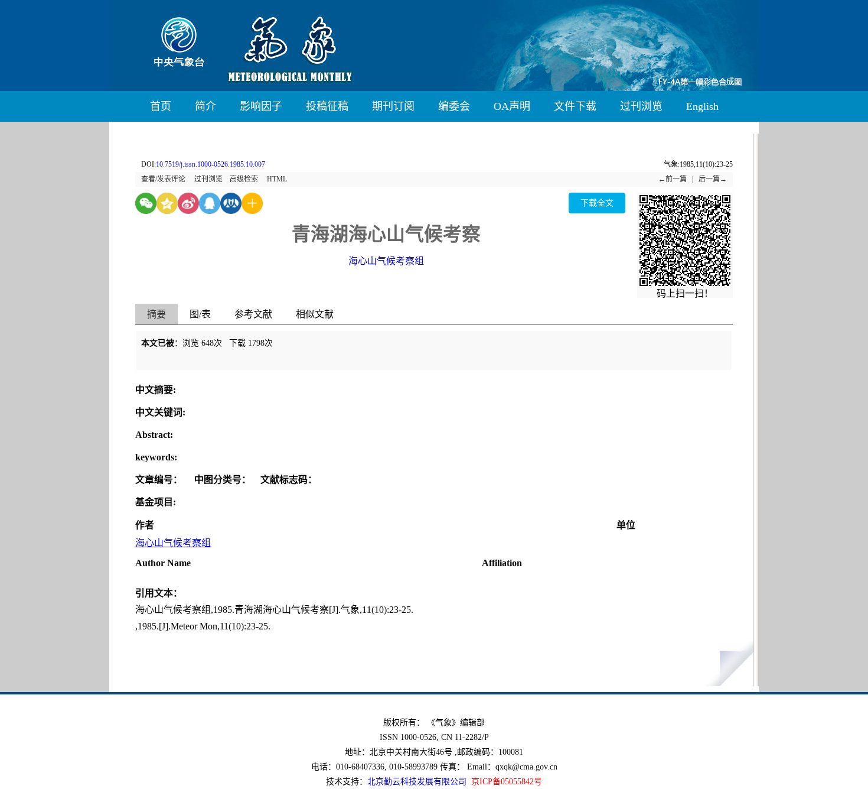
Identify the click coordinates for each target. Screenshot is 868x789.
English (702, 106)
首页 (160, 106)
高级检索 (244, 179)
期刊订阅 (393, 106)
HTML (277, 179)
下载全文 (597, 203)
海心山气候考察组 (386, 261)
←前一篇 (672, 179)
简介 (205, 106)
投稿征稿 (327, 106)
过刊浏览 (641, 106)
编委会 (454, 106)
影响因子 (261, 106)
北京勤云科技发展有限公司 (416, 781)
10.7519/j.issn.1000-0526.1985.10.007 (210, 164)
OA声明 (512, 106)
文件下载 (575, 106)
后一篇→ (713, 179)
